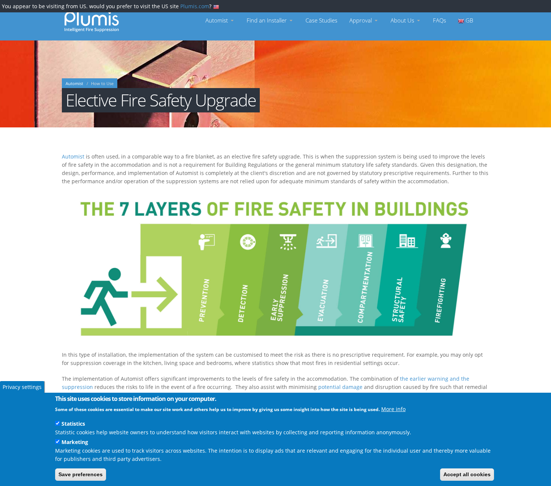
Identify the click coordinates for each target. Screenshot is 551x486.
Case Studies (321, 20)
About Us (403, 20)
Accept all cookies (467, 474)
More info (393, 409)
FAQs (439, 20)
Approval (361, 20)
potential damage (340, 386)
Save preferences (80, 474)
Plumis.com (194, 6)
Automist (217, 20)
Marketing (74, 441)
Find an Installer (267, 20)
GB (468, 20)
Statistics (73, 423)
